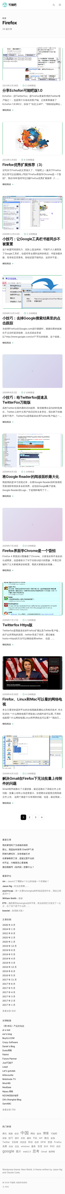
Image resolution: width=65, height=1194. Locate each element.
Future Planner (9, 1058)
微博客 (52, 1151)
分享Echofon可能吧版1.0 (22, 90)
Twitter (6, 1142)
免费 (4, 1146)
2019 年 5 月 (8, 954)
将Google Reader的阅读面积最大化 (30, 476)
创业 (17, 1133)
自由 (11, 1146)
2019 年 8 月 (8, 950)
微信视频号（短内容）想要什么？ (18, 867)
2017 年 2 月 (8, 1000)
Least (5, 1066)
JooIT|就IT (7, 1062)
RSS (52, 1146)
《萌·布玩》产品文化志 (13, 1026)
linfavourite (7, 1075)
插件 (17, 1138)
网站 (33, 1133)
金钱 (53, 1138)
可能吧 (54, 1133)
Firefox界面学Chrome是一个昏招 (28, 551)
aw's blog (7, 1034)
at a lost (6, 1030)
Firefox (58, 1142)
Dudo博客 (7, 1050)
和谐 (30, 1142)
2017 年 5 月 (8, 988)
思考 (36, 1151)
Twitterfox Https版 (17, 625)
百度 (40, 1146)
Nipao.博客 (7, 1091)
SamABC (6, 1103)
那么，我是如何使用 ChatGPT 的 (18, 849)
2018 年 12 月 (9, 967)
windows (25, 1146)
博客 (46, 1133)
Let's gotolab (8, 1071)
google (8, 1151)
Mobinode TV (9, 1079)
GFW (43, 1142)
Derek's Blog (8, 1046)
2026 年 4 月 (8, 925)
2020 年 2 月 (8, 937)
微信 (46, 1138)
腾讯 (4, 1133)
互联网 (15, 1142)
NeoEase (6, 1087)
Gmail (44, 1151)
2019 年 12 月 (9, 946)
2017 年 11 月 (9, 979)
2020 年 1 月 (8, 941)
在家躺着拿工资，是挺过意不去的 (18, 858)
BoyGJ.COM (8, 1038)
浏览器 (23, 1142)
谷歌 (23, 1138)
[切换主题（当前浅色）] (54, 5)
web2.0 (27, 1151)
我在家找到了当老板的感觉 (15, 845)
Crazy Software (10, 1042)
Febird (5, 1054)
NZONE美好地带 (10, 1095)
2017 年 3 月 (8, 996)
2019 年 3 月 (8, 962)
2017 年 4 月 (8, 992)
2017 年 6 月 (8, 983)
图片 (18, 1151)
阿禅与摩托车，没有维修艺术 (16, 853)
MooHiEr (6, 1083)
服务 (33, 1146)
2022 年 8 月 (8, 933)
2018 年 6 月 (8, 971)
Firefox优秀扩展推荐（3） (23, 164)
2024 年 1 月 (8, 929)
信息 (17, 1146)
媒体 (39, 1133)
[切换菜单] (60, 5)
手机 (35, 1138)
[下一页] (41, 817)
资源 (50, 1142)
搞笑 (58, 1146)
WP (40, 1138)
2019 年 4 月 (8, 958)
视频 (10, 1133)
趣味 (29, 1138)
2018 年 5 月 (8, 975)
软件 (46, 1146)
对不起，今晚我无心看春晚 (15, 862)
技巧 (10, 1138)
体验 (4, 1138)
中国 (25, 1132)
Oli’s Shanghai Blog (11, 1099)
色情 (36, 1142)
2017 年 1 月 (8, 1005)
